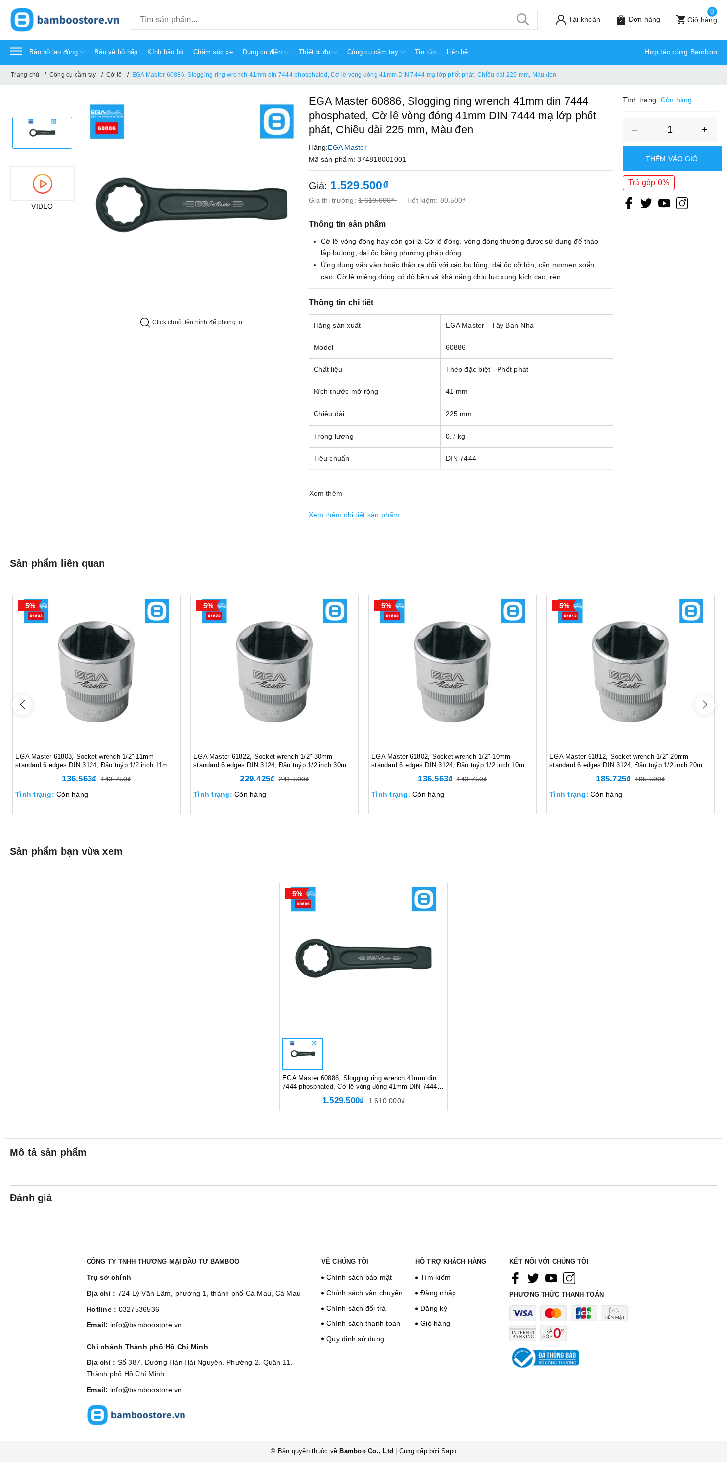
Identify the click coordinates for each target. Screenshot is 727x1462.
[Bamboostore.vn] (65, 19)
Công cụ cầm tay (373, 52)
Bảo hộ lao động (54, 52)
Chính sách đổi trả (356, 1308)
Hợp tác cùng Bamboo (680, 52)
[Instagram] (682, 203)
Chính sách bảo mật (359, 1277)
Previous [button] (22, 705)
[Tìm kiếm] (522, 19)
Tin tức (426, 52)
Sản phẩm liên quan (57, 563)
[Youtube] (664, 203)
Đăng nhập (438, 1293)
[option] (42, 133)
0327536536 (139, 1309)
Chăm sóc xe (213, 52)
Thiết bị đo (315, 52)
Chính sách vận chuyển (364, 1293)
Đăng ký (433, 1308)
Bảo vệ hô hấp (115, 52)
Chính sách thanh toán (363, 1323)
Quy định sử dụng (355, 1339)
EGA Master (347, 147)
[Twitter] (646, 203)
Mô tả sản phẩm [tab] (48, 1152)
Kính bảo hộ (165, 52)
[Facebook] (629, 203)
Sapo (448, 1451)
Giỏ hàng (435, 1323)
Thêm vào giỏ (672, 159)
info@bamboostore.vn (146, 1325)
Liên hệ (457, 52)
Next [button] (705, 705)
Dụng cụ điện (263, 52)
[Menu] (16, 51)
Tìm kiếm (435, 1277)
